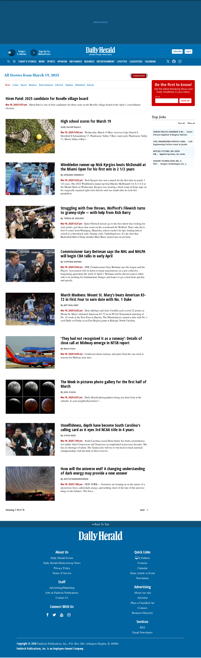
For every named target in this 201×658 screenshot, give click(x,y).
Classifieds (135, 61)
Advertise (142, 597)
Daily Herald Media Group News (61, 563)
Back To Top (101, 524)
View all (181, 123)
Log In (188, 51)
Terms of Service (62, 573)
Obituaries (75, 61)
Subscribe (177, 51)
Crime (15, 84)
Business (89, 61)
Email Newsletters (142, 632)
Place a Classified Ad (142, 603)
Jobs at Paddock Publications (61, 592)
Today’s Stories (27, 61)
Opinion (62, 61)
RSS (142, 627)
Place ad (191, 123)
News (42, 61)
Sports (51, 61)
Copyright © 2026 (26, 643)
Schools (90, 84)
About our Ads (142, 592)
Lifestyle (122, 61)
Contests (142, 563)
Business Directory (142, 613)
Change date (139, 76)
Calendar (150, 61)
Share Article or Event (142, 573)
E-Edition (144, 558)
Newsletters (142, 578)
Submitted (80, 84)
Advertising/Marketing (62, 587)
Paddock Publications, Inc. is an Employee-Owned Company (50, 648)
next (142, 509)
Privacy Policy (62, 568)
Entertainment (106, 61)
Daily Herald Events (62, 558)
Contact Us (62, 597)
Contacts (142, 608)
